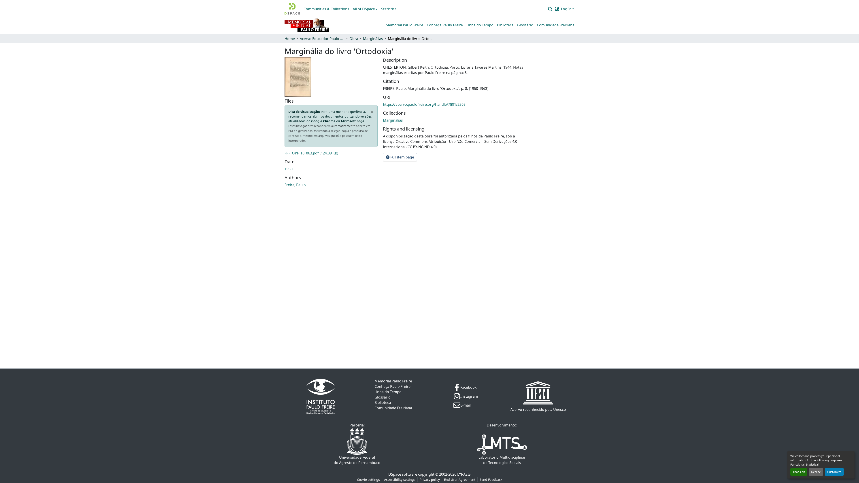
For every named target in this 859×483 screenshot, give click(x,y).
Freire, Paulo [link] (295, 184)
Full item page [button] (401, 157)
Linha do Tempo (479, 25)
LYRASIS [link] (464, 474)
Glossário (525, 25)
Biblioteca (505, 25)
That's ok (799, 472)
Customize (834, 472)
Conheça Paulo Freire (445, 25)
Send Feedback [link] (491, 479)
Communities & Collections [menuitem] (326, 8)
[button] (292, 9)
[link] (331, 153)
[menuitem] (365, 9)
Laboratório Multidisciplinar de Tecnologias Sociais (502, 460)
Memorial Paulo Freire (404, 25)
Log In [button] (566, 8)
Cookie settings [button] (368, 479)
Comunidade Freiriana (555, 25)
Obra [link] (353, 38)
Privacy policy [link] (430, 479)
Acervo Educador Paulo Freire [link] (322, 38)
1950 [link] (289, 169)
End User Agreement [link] (459, 479)
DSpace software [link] (402, 474)
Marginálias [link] (373, 38)
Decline (816, 472)
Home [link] (290, 38)
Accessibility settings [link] (399, 479)
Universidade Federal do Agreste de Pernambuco (357, 460)
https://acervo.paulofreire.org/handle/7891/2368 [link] (424, 104)
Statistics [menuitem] (388, 8)
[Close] (372, 112)
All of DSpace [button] (364, 8)
